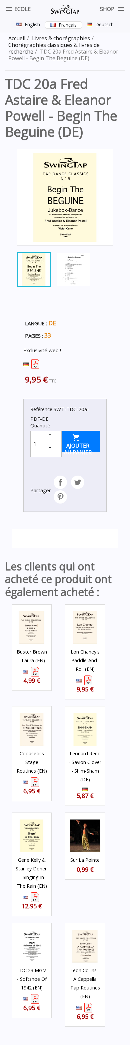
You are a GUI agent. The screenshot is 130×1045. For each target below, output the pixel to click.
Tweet (77, 482)
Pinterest (60, 497)
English (32, 24)
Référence (41, 409)
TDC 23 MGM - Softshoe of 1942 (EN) (32, 979)
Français (68, 25)
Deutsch (104, 24)
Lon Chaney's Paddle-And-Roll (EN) (85, 660)
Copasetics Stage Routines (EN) (32, 762)
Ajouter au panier (78, 443)
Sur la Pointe (85, 860)
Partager (60, 482)
